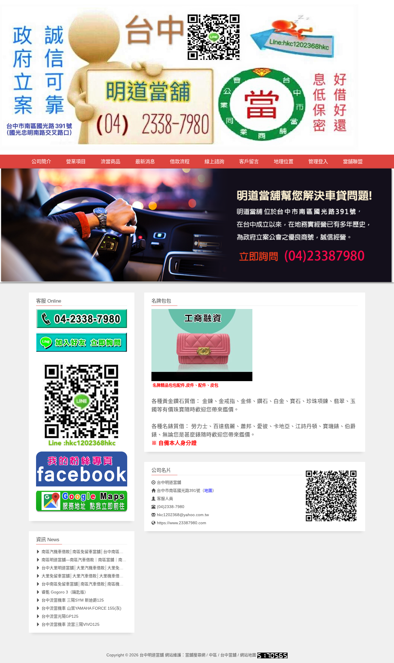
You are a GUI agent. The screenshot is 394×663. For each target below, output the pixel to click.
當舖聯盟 (353, 161)
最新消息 (145, 161)
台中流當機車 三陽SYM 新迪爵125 (73, 600)
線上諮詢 (214, 161)
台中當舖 (228, 655)
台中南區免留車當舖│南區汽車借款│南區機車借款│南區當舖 (96, 584)
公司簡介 (41, 161)
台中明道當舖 (169, 482)
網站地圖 (248, 655)
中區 (213, 655)
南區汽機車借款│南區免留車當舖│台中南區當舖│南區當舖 (94, 551)
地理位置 (283, 161)
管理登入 (318, 161)
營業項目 (76, 161)
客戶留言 (249, 161)
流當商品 (110, 161)
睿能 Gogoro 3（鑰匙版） (65, 592)
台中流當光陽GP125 (60, 616)
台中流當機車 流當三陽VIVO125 (71, 624)
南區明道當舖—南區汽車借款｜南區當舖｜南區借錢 (88, 559)
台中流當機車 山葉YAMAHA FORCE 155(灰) (81, 608)
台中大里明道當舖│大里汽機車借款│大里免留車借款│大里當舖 (98, 567)
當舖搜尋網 (195, 655)
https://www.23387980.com (181, 522)
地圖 (208, 490)
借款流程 (180, 161)
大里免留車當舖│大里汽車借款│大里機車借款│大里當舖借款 (96, 576)
